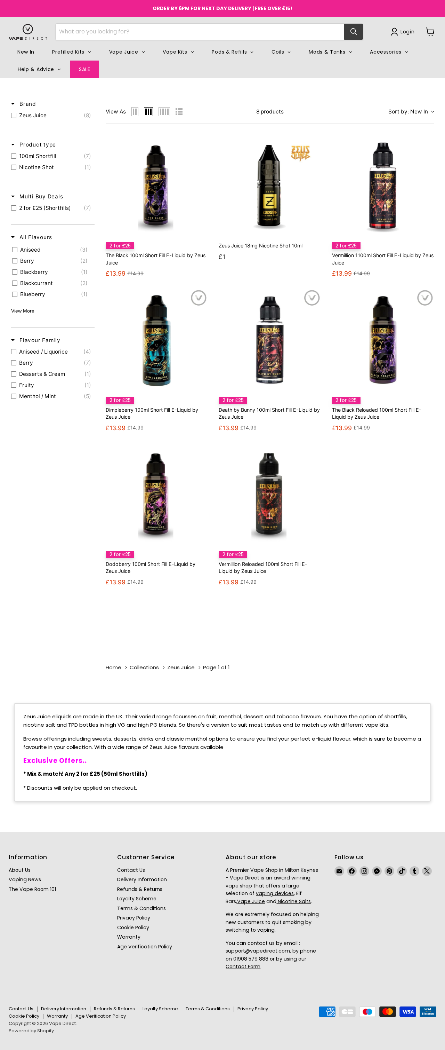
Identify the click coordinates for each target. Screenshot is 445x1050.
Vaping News (25, 879)
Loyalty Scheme (136, 898)
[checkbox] (53, 115)
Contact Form (243, 966)
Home (113, 667)
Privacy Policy (133, 917)
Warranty (128, 936)
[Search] (353, 32)
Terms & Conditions (141, 908)
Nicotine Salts (293, 901)
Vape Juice (251, 901)
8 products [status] (270, 112)
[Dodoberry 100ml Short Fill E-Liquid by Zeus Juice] (157, 494)
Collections (144, 667)
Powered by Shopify (31, 1030)
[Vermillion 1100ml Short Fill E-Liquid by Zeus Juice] (383, 186)
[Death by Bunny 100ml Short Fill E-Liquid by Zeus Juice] (270, 340)
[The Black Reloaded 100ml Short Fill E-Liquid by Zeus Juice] (383, 340)
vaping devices (275, 893)
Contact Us (131, 870)
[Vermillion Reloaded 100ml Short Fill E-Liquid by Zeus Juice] (270, 494)
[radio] (134, 111)
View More (22, 311)
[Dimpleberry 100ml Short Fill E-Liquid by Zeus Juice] (157, 340)
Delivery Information (142, 879)
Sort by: (408, 111)
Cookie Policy (133, 927)
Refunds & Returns (139, 889)
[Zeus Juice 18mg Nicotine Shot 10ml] (270, 186)
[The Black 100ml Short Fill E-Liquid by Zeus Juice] (157, 186)
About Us (20, 870)
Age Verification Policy (144, 946)
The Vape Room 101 (32, 889)
